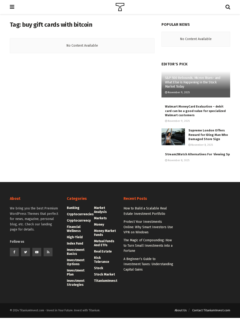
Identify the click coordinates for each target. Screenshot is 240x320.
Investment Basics (75, 252)
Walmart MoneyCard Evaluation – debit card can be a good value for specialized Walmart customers (195, 111)
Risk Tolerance (101, 260)
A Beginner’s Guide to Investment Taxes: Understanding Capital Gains (148, 264)
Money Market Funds (105, 233)
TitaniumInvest (105, 281)
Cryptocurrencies (80, 214)
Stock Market (104, 274)
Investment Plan (75, 272)
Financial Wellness (74, 229)
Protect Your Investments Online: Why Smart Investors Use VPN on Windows (148, 227)
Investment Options (75, 262)
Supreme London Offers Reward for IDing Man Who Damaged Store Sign (208, 135)
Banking (73, 208)
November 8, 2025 (202, 144)
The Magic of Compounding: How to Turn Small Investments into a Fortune (148, 245)
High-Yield (75, 237)
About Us (181, 310)
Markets (100, 218)
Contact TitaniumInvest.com (211, 310)
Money (99, 225)
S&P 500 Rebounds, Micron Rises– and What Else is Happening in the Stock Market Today (192, 82)
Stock (98, 268)
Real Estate (103, 251)
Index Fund (75, 244)
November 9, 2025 (178, 92)
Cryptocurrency (79, 221)
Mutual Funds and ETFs (104, 243)
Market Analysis (100, 210)
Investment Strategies (75, 283)
